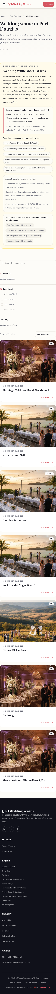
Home (2, 16)
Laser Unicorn (44, 987)
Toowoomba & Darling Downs (14, 888)
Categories (7, 851)
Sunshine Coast (8, 867)
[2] (16, 101)
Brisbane (5, 875)
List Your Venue (9, 925)
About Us (6, 920)
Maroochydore (8, 904)
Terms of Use (8, 941)
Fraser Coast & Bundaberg (13, 892)
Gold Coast (6, 871)
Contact (5, 930)
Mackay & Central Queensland (14, 896)
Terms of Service (30, 982)
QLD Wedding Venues (18, 811)
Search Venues (8, 846)
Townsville (6, 900)
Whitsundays (7, 883)
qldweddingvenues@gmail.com (16, 962)
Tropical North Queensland (13, 879)
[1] (14, 101)
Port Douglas (15, 16)
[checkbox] (2, 294)
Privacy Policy (8, 936)
